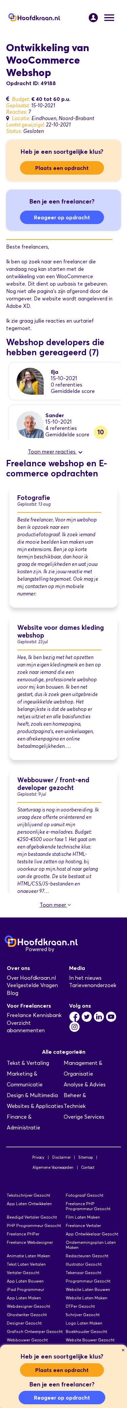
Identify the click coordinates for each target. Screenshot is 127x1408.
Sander (54, 415)
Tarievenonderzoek (93, 985)
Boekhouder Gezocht (86, 1331)
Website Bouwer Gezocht (90, 1339)
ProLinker (67, 949)
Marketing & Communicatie (25, 1079)
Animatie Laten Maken (28, 1255)
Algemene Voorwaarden (53, 1167)
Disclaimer (61, 1157)
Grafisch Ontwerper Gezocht (35, 1331)
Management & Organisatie (83, 1068)
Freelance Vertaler (83, 1225)
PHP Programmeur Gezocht (34, 1225)
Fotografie (33, 498)
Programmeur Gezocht (88, 1281)
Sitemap (85, 1157)
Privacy (38, 1157)
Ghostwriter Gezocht (27, 1314)
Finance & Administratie (23, 1122)
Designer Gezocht (24, 1323)
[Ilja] (30, 380)
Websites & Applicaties (35, 1106)
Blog (12, 993)
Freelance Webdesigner (30, 1242)
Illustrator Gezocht (84, 1264)
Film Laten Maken (83, 1217)
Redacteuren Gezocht (87, 1255)
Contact (87, 1167)
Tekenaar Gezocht (83, 1272)
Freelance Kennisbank (34, 1015)
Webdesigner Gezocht (28, 1306)
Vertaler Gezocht (23, 1272)
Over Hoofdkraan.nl (31, 978)
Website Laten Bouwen (88, 1289)
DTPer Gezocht (80, 1306)
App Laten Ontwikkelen (29, 1203)
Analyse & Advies (85, 1084)
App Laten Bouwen (25, 1281)
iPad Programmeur (25, 1289)
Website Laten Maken (86, 1297)
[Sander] (30, 424)
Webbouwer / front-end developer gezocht (53, 784)
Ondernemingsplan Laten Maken (91, 1245)
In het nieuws (85, 978)
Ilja (54, 371)
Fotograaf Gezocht (84, 1195)
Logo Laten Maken (84, 1323)
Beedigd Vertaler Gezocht (32, 1217)
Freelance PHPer (23, 1233)
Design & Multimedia (32, 1095)
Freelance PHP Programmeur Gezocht (88, 1206)
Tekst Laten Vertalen (26, 1264)
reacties (55, 321)
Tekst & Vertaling (28, 1063)
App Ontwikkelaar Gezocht (92, 1233)
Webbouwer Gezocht (27, 1339)
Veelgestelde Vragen (32, 985)
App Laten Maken (24, 1297)
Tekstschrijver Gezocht (28, 1195)
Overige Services (84, 1117)
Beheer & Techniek (75, 1100)
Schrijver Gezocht (83, 1314)
